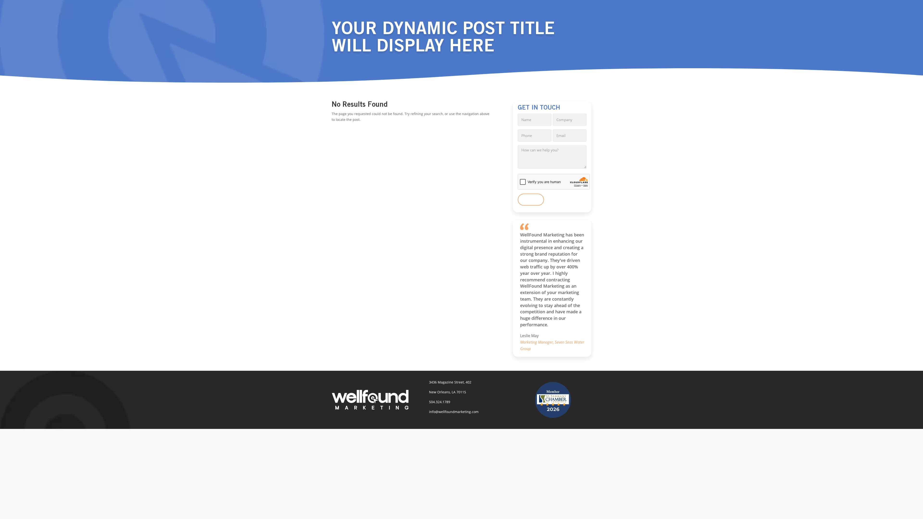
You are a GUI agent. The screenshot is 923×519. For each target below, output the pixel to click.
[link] (370, 408)
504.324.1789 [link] (439, 402)
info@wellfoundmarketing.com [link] (454, 411)
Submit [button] (531, 200)
